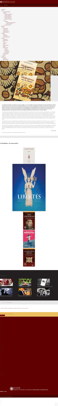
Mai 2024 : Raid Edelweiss (8, 16)
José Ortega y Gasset (10, 302)
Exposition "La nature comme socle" (10, 22)
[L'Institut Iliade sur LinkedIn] (1, 391)
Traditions (4, 54)
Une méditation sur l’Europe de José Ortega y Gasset (44, 286)
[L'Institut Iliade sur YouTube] (2, 391)
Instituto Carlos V (4, 376)
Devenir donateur (4, 57)
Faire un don (3, 328)
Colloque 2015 (3, 364)
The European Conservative (5, 380)
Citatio (4, 41)
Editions (3, 338)
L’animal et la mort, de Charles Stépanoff (6, 295)
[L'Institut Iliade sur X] (6, 391)
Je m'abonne (2, 315)
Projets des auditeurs (5, 53)
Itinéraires (4, 46)
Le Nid (2, 382)
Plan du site (3, 327)
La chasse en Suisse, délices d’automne (24, 286)
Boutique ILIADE (4, 370)
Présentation (3, 322)
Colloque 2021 (3, 357)
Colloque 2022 (3, 356)
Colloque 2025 (3, 352)
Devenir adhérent (6, 59)
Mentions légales (4, 326)
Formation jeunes (5, 29)
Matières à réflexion (5, 47)
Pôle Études (3, 33)
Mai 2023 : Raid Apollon (8, 17)
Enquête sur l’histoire (4, 339)
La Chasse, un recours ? (3, 286)
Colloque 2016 (3, 363)
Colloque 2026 (3, 9)
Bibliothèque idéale (4, 334)
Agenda (3, 10)
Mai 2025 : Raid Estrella (8, 15)
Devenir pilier (5, 58)
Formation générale (5, 28)
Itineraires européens (4, 340)
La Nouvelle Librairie (4, 379)
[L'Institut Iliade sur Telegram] (0, 391)
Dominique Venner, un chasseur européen (25, 295)
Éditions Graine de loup (4, 381)
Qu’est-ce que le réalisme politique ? (42, 295)
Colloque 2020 (3, 358)
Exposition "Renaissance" (9, 23)
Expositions (6, 21)
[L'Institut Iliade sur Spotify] (5, 391)
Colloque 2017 (3, 362)
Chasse (6, 302)
